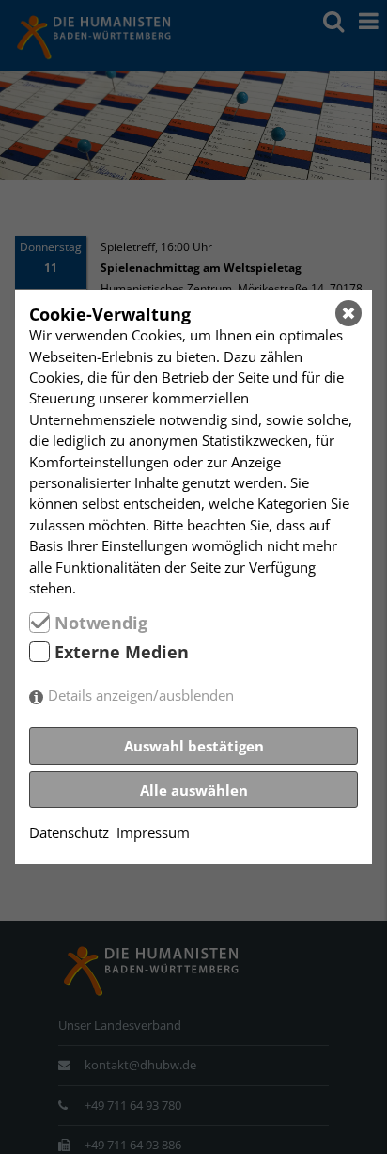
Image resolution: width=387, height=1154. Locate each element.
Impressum (153, 832)
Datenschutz (69, 832)
